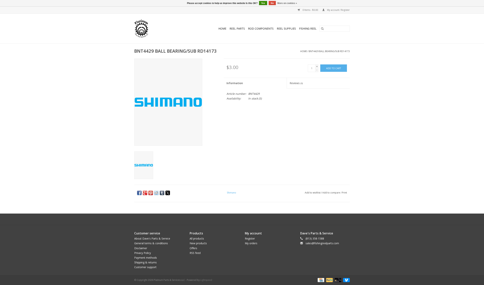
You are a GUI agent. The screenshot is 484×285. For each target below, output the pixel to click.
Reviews (296, 83)
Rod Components (261, 28)
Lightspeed (206, 280)
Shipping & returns (145, 262)
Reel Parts (237, 28)
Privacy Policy (142, 253)
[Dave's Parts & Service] (144, 28)
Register (250, 238)
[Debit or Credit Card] (337, 280)
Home (222, 28)
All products (197, 238)
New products (198, 243)
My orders (251, 243)
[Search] (322, 29)
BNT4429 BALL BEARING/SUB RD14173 (329, 51)
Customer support (145, 267)
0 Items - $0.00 (310, 10)
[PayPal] (329, 280)
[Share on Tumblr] (162, 193)
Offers (193, 248)
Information (234, 83)
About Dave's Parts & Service (152, 238)
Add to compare (331, 192)
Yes (263, 3)
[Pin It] (150, 193)
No (272, 3)
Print (344, 192)
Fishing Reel (307, 28)
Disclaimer (140, 248)
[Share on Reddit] (156, 193)
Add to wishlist (313, 192)
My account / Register (338, 10)
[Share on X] (167, 193)
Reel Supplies (286, 28)
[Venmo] (346, 280)
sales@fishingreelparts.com (322, 243)
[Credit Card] (320, 280)
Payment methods (145, 257)
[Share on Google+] (145, 193)
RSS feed (195, 253)
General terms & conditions (151, 243)
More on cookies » (287, 3)
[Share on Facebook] (139, 193)
